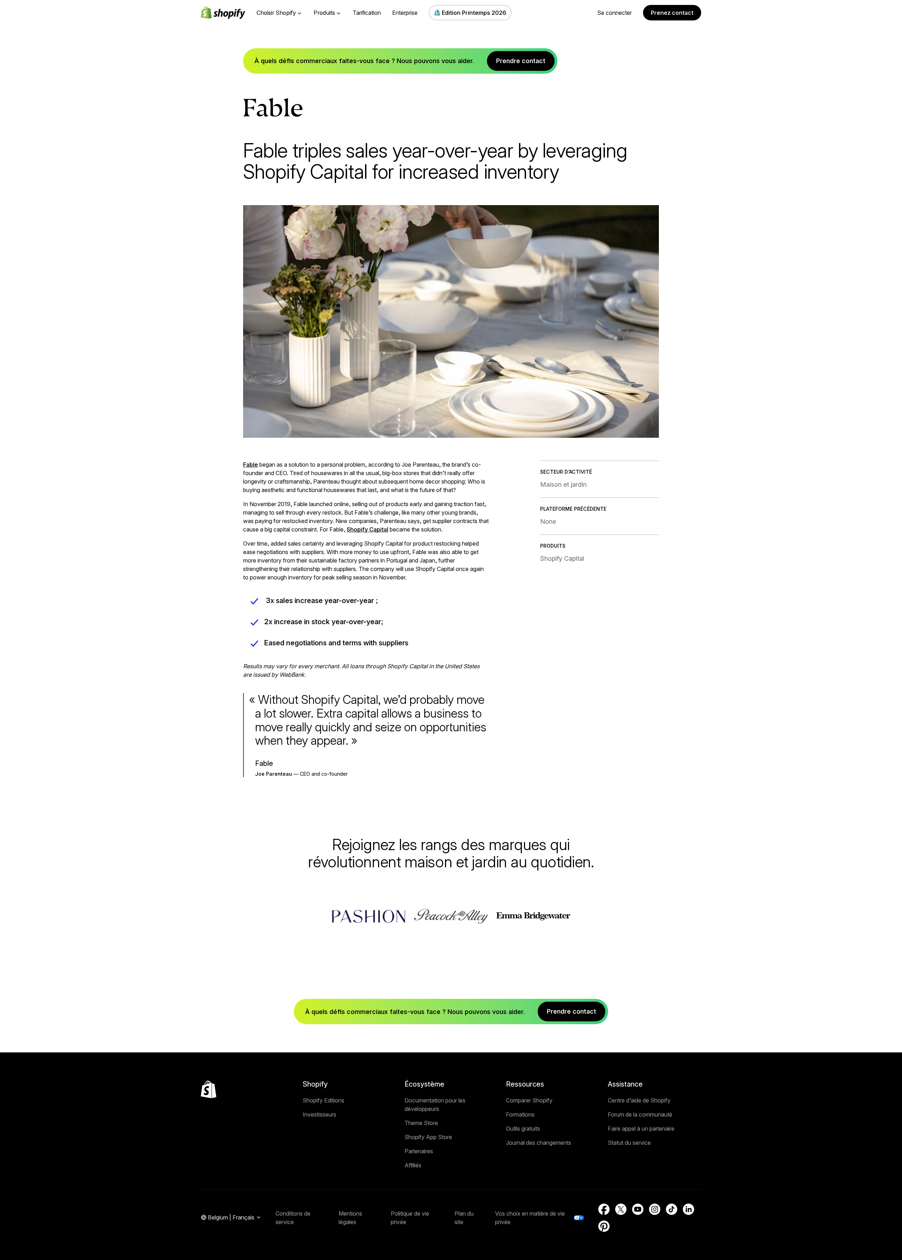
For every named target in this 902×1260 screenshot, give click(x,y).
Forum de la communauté (640, 1114)
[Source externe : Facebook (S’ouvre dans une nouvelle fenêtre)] (604, 1209)
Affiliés (412, 1165)
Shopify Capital (367, 529)
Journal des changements (538, 1142)
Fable (250, 464)
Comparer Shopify (529, 1100)
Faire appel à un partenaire (641, 1128)
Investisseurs (319, 1114)
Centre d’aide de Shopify (639, 1100)
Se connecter (614, 12)
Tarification (367, 12)
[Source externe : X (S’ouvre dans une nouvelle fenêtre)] (620, 1209)
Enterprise (405, 12)
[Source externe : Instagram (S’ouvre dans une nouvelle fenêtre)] (654, 1209)
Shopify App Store (428, 1137)
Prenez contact (672, 12)
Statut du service (629, 1142)
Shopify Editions (323, 1100)
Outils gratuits (523, 1128)
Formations (520, 1114)
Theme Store (421, 1122)
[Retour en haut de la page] (208, 1089)
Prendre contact (520, 60)
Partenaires (418, 1151)
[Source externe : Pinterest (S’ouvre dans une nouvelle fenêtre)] (604, 1226)
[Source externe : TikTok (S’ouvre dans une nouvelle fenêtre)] (671, 1209)
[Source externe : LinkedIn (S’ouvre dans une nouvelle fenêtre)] (688, 1209)
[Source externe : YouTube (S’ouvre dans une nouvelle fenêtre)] (637, 1209)
